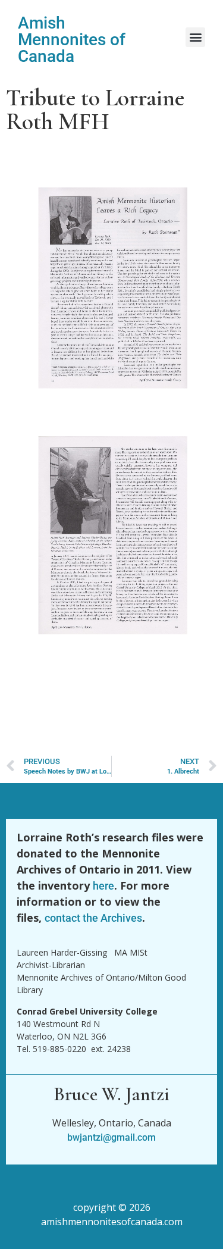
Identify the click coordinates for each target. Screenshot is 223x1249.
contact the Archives (93, 918)
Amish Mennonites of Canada (71, 39)
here (103, 885)
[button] (195, 37)
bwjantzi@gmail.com (111, 1137)
